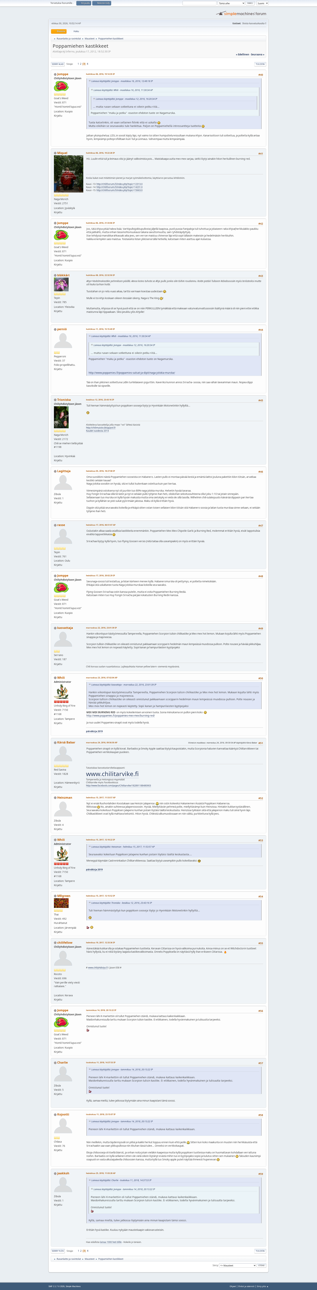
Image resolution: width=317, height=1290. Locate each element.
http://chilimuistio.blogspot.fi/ (101, 427)
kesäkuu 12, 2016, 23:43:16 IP (100, 399)
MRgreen (63, 896)
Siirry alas (57, 64)
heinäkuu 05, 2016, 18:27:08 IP (100, 471)
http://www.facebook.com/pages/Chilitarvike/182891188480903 (118, 785)
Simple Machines (73, 1286)
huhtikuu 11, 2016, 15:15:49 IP (100, 329)
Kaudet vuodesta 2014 (97, 430)
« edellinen (242, 54)
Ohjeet (233, 1286)
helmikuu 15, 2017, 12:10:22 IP (100, 839)
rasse (61, 525)
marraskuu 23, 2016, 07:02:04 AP (101, 677)
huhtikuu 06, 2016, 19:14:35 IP (100, 74)
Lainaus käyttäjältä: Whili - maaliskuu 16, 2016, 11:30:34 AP (123, 90)
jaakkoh (63, 1173)
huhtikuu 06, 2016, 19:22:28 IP (100, 152)
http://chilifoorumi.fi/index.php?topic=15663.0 (119, 190)
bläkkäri (63, 275)
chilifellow (64, 943)
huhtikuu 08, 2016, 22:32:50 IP (100, 275)
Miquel (62, 153)
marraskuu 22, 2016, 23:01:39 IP (101, 627)
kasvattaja (65, 628)
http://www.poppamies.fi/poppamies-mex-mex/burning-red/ (120, 715)
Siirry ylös (58, 1250)
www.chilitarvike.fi (112, 773)
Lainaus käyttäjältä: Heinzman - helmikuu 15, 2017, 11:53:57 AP (123, 846)
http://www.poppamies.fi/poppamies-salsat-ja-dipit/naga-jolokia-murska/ (132, 372)
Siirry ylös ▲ (263, 1286)
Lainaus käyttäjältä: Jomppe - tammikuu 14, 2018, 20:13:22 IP (122, 1069)
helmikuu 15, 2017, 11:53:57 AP (101, 797)
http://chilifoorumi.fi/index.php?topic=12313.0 (119, 184)
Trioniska (64, 400)
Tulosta (260, 64)
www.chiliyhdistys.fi (98, 967)
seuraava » (257, 54)
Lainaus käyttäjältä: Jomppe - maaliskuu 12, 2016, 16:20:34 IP (126, 98)
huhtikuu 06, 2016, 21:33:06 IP (100, 222)
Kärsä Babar (66, 742)
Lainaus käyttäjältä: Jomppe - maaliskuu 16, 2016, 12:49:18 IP (122, 81)
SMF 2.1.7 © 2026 (56, 1286)
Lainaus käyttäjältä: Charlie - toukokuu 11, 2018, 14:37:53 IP (121, 1180)
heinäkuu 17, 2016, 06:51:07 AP (101, 524)
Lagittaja (64, 471)
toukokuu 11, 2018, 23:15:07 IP (101, 1114)
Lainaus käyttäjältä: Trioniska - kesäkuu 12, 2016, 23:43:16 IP (121, 902)
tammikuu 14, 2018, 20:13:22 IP (101, 1010)
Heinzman (64, 798)
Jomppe (62, 74)
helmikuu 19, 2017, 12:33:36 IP (100, 942)
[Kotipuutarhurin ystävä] (55, 991)
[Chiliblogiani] (55, 451)
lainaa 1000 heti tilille (111, 1242)
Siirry (215, 1265)
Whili (61, 678)
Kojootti (63, 1114)
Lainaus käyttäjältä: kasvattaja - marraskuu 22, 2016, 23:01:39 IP (123, 684)
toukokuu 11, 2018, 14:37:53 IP (101, 1062)
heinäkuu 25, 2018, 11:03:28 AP (101, 1173)
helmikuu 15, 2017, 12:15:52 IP (100, 895)
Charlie (62, 1062)
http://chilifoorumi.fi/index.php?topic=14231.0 (119, 187)
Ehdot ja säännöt (246, 1286)
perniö (62, 329)
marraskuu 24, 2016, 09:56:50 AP (101, 742)
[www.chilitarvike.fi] (55, 778)
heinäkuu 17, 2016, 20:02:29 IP (100, 575)
